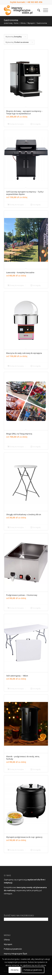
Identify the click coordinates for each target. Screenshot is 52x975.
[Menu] (44, 10)
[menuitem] (37, 10)
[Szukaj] (37, 10)
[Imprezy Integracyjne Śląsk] (21, 10)
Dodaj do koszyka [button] (16, 124)
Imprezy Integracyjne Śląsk (15, 953)
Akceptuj (14, 970)
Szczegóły (36, 124)
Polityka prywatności (13, 949)
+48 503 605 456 (34, 2)
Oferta (7, 939)
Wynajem (8, 944)
